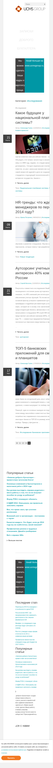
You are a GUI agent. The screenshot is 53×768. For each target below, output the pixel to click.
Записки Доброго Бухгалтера (26, 40)
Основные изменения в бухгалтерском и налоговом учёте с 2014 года (27, 664)
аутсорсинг (24, 337)
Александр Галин (26, 128)
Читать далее (23, 183)
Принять (11, 758)
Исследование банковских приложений (35, 432)
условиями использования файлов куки (13, 750)
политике (4, 753)
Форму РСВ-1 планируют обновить (22, 499)
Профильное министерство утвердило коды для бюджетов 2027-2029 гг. (26, 642)
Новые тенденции (27, 257)
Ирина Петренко (26, 217)
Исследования (34, 101)
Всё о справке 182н (15, 535)
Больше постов (15, 540)
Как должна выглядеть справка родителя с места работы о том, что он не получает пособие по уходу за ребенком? (25, 492)
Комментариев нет (22, 130)
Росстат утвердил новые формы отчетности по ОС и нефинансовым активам (26, 634)
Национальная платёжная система (34, 188)
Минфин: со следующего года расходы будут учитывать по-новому (25, 625)
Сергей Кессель (25, 283)
